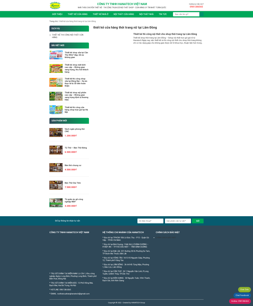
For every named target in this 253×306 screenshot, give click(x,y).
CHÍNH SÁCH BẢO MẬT (166, 237)
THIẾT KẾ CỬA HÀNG (77, 14)
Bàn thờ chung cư (73, 165)
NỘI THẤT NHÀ (146, 14)
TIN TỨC (163, 14)
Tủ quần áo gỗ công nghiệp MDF (74, 200)
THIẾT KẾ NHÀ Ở (100, 14)
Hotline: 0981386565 (240, 301)
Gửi (197, 221)
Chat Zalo (244, 289)
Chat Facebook (242, 295)
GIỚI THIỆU (57, 14)
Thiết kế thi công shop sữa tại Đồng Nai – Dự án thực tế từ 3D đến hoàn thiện (76, 82)
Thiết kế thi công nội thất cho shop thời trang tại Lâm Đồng (165, 34)
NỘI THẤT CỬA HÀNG (124, 14)
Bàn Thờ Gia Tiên (73, 183)
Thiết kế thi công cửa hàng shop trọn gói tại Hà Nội (76, 109)
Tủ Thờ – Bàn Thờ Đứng (76, 148)
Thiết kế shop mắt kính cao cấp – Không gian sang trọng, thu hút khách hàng (76, 68)
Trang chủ (53, 21)
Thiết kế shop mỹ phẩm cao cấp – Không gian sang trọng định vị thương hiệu (76, 96)
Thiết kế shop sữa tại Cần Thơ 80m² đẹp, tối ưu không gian (76, 55)
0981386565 (196, 6)
